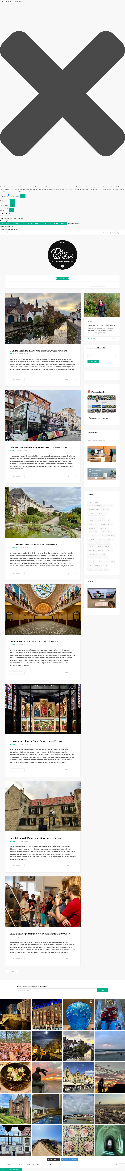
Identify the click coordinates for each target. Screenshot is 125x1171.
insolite (109, 309)
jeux (99, 312)
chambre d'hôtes (106, 294)
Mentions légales (32, 934)
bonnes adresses (95, 290)
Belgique (13, 123)
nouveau (101, 320)
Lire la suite (17, 149)
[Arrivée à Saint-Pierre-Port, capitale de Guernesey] (78, 878)
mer (99, 316)
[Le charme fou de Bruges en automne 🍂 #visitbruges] (78, 815)
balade (105, 279)
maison (107, 312)
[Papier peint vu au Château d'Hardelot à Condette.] (78, 910)
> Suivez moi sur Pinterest (98, 187)
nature (91, 320)
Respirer (57, 2)
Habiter (66, 2)
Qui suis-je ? (91, 108)
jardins (91, 312)
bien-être (92, 286)
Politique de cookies (90, 1167)
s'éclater (92, 331)
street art (109, 331)
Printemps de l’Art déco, (35, 411)
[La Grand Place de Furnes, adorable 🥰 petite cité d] (78, 847)
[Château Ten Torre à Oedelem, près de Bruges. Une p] (15, 878)
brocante (92, 294)
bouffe (107, 290)
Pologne (102, 324)
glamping (92, 305)
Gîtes (101, 305)
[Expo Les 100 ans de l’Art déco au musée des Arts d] (78, 784)
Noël (109, 320)
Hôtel (101, 309)
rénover (104, 327)
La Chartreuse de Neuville (33, 314)
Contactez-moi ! (93, 351)
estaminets (93, 301)
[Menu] (7, 2)
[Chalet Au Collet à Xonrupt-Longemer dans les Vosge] (47, 878)
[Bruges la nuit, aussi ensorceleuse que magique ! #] (15, 784)
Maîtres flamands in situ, (38, 120)
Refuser (97, 1161)
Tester (30, 2)
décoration (103, 298)
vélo (99, 338)
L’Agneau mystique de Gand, (36, 510)
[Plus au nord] (62, 25)
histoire (92, 309)
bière (101, 286)
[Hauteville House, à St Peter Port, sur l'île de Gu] (15, 910)
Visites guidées (98, 54)
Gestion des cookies (54, 934)
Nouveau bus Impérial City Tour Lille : (38, 217)
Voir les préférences (114, 1161)
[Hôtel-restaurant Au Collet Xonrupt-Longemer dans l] (15, 847)
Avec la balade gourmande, (40, 703)
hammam (110, 305)
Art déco (109, 275)
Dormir (13, 2)
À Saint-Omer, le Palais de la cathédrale (37, 607)
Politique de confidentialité (104, 1167)
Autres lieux (35, 54)
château (92, 298)
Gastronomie (105, 301)
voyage (91, 338)
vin (106, 335)
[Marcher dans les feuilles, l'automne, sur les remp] (15, 815)
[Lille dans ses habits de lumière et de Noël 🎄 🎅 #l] (47, 784)
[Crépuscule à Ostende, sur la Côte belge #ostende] (47, 847)
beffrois (92, 283)
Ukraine (98, 335)
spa (100, 331)
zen (106, 338)
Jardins (72, 54)
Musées (84, 54)
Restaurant (93, 327)
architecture (93, 272)
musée (107, 316)
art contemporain (95, 275)
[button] (121, 1144)
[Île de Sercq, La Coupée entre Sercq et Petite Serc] (47, 910)
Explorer (48, 2)
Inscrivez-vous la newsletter (32, 756)
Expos (60, 54)
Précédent (13, 741)
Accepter (82, 1161)
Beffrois (49, 54)
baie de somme (94, 279)
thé (90, 335)
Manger (22, 2)
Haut (118, 934)
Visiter (39, 2)
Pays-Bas (92, 324)
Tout (23, 54)
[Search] (118, 2)
